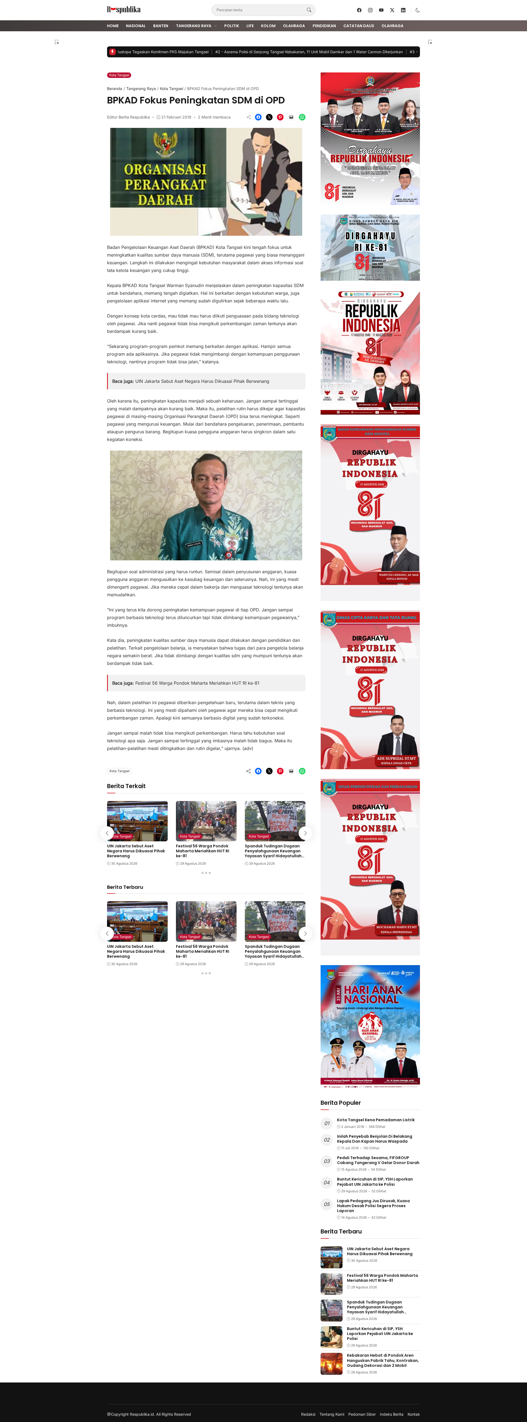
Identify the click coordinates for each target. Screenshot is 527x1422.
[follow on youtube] (381, 10)
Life (250, 26)
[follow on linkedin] (403, 10)
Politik (231, 26)
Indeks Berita (391, 1414)
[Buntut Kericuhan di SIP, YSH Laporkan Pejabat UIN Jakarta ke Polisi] (332, 1344)
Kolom (268, 26)
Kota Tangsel (119, 75)
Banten (160, 26)
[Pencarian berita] (309, 10)
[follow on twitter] (392, 10)
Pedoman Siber (362, 1414)
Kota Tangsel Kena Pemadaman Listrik (376, 1120)
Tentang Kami (331, 1414)
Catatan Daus (358, 26)
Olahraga (294, 26)
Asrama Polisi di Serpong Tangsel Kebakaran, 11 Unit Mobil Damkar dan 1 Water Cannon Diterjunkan (288, 51)
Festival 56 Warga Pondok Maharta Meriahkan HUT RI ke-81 (197, 683)
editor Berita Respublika (128, 117)
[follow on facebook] (359, 10)
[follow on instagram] (370, 10)
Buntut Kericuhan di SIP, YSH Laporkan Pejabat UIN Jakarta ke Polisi (375, 1181)
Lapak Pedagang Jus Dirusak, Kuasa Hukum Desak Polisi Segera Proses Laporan (373, 1205)
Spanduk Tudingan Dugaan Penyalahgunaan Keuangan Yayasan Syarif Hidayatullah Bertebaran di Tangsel (273, 853)
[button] (418, 10)
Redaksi (308, 1414)
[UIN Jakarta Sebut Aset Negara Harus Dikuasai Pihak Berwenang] (137, 837)
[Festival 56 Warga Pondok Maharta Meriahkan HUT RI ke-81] (206, 837)
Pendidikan (324, 26)
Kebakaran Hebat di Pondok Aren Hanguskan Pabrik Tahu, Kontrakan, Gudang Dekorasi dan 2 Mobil (383, 1360)
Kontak (414, 1414)
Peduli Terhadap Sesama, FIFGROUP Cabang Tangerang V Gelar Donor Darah (378, 1160)
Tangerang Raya (193, 26)
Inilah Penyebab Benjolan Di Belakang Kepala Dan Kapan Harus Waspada (374, 1139)
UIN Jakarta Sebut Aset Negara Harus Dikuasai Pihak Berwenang (202, 381)
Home (113, 26)
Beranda (114, 88)
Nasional (136, 26)
